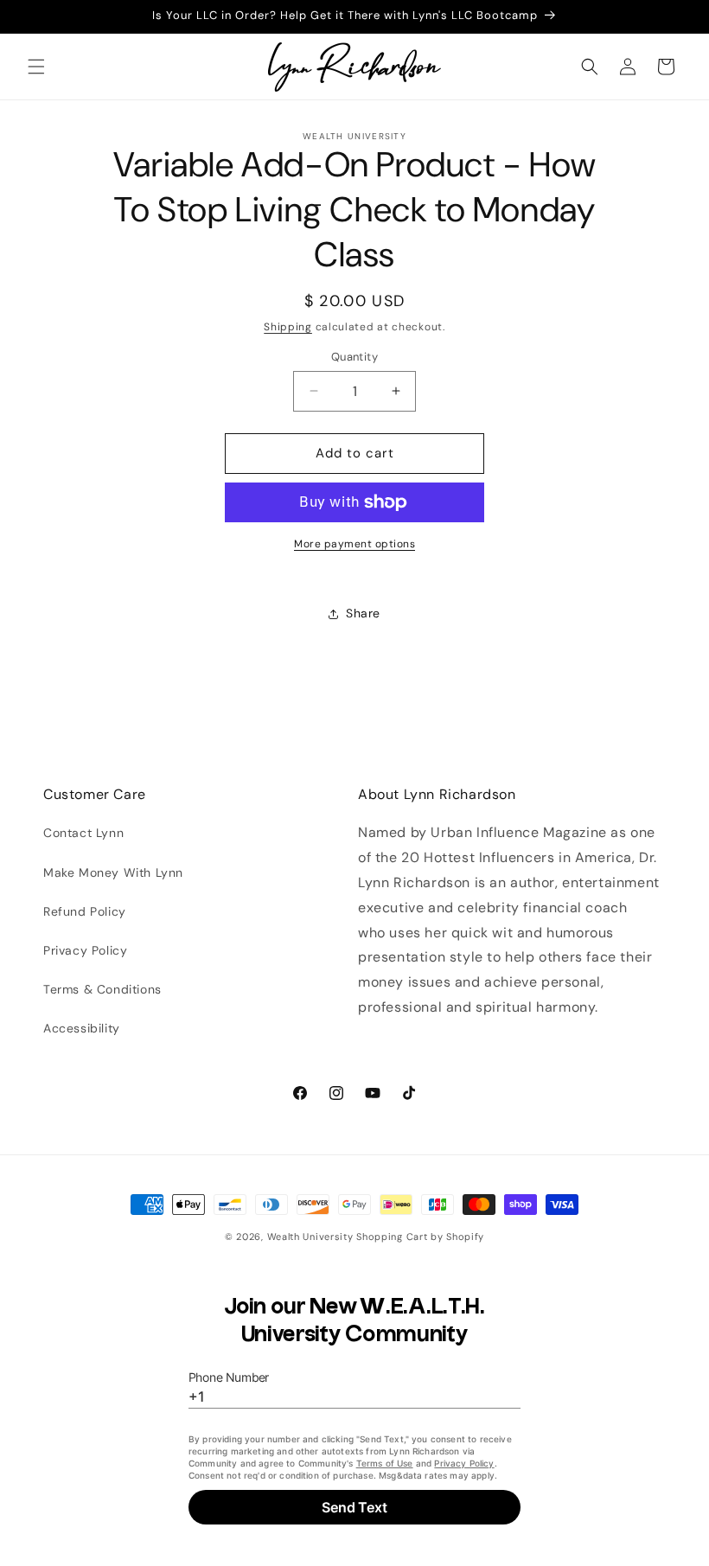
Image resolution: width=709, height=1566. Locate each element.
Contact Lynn (83, 833)
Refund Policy (84, 911)
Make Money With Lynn (113, 872)
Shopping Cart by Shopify (420, 1236)
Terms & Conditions (102, 989)
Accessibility (81, 1028)
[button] (36, 67)
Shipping (288, 327)
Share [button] (363, 613)
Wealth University (310, 1236)
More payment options (354, 544)
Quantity (354, 356)
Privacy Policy (85, 950)
